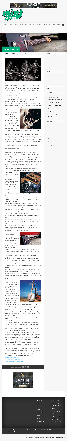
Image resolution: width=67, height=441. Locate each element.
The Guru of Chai (52, 111)
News (16, 24)
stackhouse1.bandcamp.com (12, 357)
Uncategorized (51, 144)
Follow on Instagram (55, 79)
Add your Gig (52, 24)
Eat (33, 24)
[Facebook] (4, 30)
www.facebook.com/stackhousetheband (15, 359)
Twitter (28, 367)
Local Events (38, 24)
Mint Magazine (35, 437)
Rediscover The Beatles (53, 102)
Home (5, 24)
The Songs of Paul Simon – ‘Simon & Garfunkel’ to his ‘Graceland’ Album (54, 107)
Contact (58, 24)
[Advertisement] (14, 408)
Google (23, 367)
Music (26, 24)
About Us (11, 24)
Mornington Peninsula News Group (55, 437)
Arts (30, 24)
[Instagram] (63, 25)
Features (21, 24)
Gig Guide (45, 24)
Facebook (25, 367)
